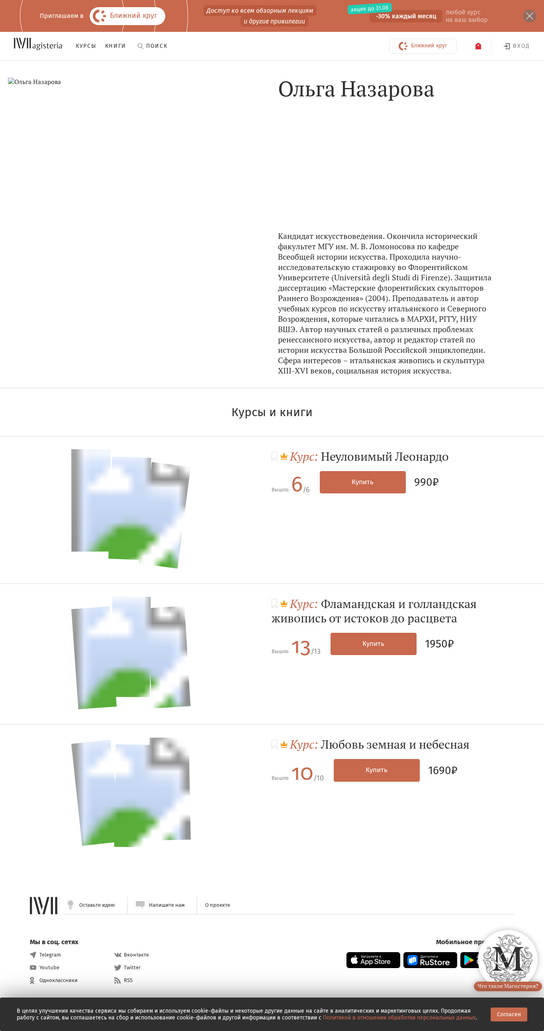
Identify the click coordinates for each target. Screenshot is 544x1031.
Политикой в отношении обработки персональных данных (399, 1017)
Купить (363, 482)
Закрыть (529, 16)
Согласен (509, 1014)
